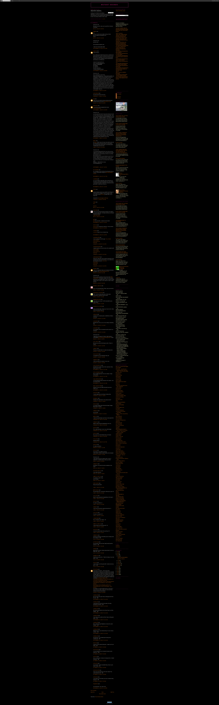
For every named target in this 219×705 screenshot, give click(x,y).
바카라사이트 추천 (96, 670)
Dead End (117, 522)
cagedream (117, 427)
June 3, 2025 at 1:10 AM (98, 515)
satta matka (95, 210)
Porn (94, 203)
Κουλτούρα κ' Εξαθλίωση (120, 514)
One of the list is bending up (120, 517)
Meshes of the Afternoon (120, 425)
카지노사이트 (95, 263)
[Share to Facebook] (111, 12)
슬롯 (94, 219)
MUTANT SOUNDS (109, 5)
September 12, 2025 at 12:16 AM (100, 640)
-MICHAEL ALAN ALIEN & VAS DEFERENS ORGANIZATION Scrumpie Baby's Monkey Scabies (121, 36)
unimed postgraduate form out (104, 271)
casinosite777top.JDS (96, 246)
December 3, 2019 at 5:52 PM (99, 90)
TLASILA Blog (118, 449)
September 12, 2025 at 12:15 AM (100, 619)
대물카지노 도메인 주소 (97, 476)
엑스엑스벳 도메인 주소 (97, 470)
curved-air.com (118, 464)
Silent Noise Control (119, 399)
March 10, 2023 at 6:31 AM (99, 272)
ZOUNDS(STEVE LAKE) (120, 505)
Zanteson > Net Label (119, 436)
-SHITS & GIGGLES (119, 33)
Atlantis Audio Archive (119, 463)
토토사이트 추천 (96, 649)
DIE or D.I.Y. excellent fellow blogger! (122, 366)
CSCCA (94, 189)
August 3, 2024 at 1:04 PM (99, 357)
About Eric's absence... (96, 10)
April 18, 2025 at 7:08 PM (98, 480)
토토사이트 (95, 224)
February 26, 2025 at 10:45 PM (100, 425)
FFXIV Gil (102, 194)
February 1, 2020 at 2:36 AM (99, 96)
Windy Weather (118, 376)
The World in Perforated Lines (121, 420)
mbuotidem (95, 268)
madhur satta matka (96, 215)
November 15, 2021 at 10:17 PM (100, 176)
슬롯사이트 (95, 416)
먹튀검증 (94, 548)
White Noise (118, 518)
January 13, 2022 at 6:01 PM (99, 199)
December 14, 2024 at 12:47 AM (100, 369)
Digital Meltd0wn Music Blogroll (121, 381)
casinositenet (95, 321)
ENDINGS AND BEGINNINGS (120, 158)
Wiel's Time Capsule (119, 477)
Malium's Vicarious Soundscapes (121, 443)
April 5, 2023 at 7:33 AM (98, 296)
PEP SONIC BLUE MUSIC (120, 508)
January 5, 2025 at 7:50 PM (99, 408)
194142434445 (118, 466)
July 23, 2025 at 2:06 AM (98, 559)
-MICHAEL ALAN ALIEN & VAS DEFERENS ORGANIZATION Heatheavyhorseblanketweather (121, 43)
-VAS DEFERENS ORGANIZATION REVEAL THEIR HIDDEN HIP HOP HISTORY (122, 77)
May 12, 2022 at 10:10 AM (98, 207)
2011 (118, 568)
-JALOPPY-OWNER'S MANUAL (121, 75)
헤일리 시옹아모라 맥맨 (97, 385)
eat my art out (118, 444)
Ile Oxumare (118, 384)
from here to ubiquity (119, 462)
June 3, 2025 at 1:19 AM (98, 526)
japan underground (119, 416)
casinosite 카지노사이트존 (97, 306)
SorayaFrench (95, 683)
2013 (118, 554)
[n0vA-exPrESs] (118, 403)
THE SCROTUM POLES (120, 490)
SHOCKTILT (118, 421)
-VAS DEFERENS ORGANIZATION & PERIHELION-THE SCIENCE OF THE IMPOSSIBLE (122, 69)
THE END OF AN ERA (118, 142)
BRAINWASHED (118, 504)
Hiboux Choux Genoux (119, 450)
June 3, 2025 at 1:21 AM (98, 532)
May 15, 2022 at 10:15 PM (98, 216)
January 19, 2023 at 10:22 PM (99, 254)
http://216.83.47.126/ (107, 101)
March (119, 562)
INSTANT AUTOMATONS (120, 499)
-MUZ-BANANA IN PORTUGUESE (121, 74)
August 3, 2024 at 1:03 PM (99, 345)
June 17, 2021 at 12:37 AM (99, 147)
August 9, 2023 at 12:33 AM (99, 325)
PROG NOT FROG (119, 516)
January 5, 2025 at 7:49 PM (99, 395)
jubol (94, 98)
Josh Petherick (118, 377)
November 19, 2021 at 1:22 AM (100, 186)
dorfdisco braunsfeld (119, 531)
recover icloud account (97, 108)
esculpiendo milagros (119, 390)
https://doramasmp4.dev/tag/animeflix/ (104, 337)
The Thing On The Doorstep (120, 534)
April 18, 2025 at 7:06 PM (98, 473)
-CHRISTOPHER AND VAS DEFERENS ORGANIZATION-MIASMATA (121, 49)
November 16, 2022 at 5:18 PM (100, 234)
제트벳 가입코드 (96, 483)
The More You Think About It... (121, 453)
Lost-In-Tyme (118, 525)
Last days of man (119, 481)
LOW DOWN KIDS (119, 478)
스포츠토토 (95, 230)
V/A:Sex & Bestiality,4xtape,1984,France (123, 174)
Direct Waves (118, 467)
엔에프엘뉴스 (95, 398)
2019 (118, 551)
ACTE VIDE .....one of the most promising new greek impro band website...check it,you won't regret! (122, 370)
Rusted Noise (118, 398)
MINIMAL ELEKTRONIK (120, 498)
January (119, 565)
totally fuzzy (118, 536)
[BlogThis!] (109, 12)
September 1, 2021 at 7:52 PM (100, 167)
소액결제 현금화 (96, 518)
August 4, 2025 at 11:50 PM (99, 592)
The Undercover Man (119, 457)
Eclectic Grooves (118, 393)
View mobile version (102, 693)
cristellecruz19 (95, 601)
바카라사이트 (95, 262)
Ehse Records (118, 445)
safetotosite (95, 314)
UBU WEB (117, 495)
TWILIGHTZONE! (119, 526)
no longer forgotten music (120, 407)
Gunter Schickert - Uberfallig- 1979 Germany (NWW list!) (123, 191)
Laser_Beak (118, 426)
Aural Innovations (119, 437)
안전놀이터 (95, 348)
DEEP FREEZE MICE (119, 503)
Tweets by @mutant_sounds (120, 10)
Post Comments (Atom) (99, 696)
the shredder (118, 408)
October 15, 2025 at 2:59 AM (99, 647)
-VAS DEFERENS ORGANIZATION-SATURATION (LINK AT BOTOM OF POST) (122, 56)
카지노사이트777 (96, 240)
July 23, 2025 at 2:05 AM (98, 539)
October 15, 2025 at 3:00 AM (99, 660)
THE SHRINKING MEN (119, 496)
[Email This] (108, 12)
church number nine (119, 527)
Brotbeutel (117, 530)
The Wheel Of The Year (120, 394)
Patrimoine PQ (118, 389)
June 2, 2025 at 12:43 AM (98, 487)
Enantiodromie (118, 373)
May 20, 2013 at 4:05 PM (98, 28)
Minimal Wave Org (119, 422)
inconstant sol (118, 448)
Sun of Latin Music (119, 418)
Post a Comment (93, 690)
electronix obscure (119, 417)
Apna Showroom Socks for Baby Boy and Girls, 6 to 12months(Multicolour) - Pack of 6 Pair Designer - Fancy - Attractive (102, 586)
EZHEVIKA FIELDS (119, 521)
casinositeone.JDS (96, 237)
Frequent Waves (118, 435)
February (119, 563)
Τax (116, 95)
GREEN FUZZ (118, 512)
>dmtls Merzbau (118, 439)
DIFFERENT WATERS (119, 520)
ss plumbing (95, 178)
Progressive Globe (119, 375)
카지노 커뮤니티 (96, 341)
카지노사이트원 (95, 249)
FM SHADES (118, 480)
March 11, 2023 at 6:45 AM (99, 283)
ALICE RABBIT (118, 367)
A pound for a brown (119, 485)
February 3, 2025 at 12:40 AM (99, 413)
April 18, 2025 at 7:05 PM (98, 468)
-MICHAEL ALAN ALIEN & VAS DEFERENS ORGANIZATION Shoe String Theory (122, 40)
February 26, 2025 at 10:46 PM (100, 436)
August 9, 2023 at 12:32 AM (99, 318)
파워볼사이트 (95, 359)
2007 (118, 574)
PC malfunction (117, 277)
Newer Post (93, 692)
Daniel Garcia (95, 105)
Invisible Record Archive (120, 476)
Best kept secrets (119, 372)
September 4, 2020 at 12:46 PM (100, 109)
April (119, 560)
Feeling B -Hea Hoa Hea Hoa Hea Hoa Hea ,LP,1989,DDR (123, 267)
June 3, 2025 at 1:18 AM (98, 521)
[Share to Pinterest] (112, 12)
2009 (118, 571)
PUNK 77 (117, 491)
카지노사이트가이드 (96, 241)
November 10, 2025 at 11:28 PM (100, 688)
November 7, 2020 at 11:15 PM (100, 138)
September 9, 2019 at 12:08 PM (100, 70)
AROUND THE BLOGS (119, 391)
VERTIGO (117, 406)
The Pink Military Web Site (120, 460)
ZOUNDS (117, 507)
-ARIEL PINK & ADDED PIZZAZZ (121, 34)
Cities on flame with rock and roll (121, 529)
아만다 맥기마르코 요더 (97, 365)
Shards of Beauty (119, 535)
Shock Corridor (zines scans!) (121, 441)
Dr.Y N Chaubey (96, 169)
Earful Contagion (118, 380)
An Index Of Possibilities (120, 404)
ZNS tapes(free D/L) (119, 440)
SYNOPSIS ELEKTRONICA (120, 402)
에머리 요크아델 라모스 (97, 372)
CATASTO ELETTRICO (120, 397)
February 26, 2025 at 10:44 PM (100, 419)
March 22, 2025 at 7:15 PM (99, 454)
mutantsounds (118, 96)
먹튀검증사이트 (95, 555)
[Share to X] (110, 12)
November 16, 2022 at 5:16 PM (100, 222)
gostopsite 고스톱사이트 (97, 285)
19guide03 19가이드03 (97, 299)
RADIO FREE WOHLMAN (120, 452)
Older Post (112, 692)
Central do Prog (118, 379)
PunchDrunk (118, 509)
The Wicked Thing (119, 513)
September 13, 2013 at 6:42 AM (100, 48)
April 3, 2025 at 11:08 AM (98, 461)
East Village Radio (119, 540)
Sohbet (94, 202)
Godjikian (94, 31)
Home (103, 692)
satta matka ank (96, 93)
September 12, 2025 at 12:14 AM (100, 599)
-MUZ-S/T (117, 71)
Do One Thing (95, 569)
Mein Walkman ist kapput (120, 486)
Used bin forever (118, 482)
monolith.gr (117, 545)
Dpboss (94, 140)
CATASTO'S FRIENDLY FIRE (121, 395)
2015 (118, 553)
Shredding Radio (118, 468)
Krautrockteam (118, 471)
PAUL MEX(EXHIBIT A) (120, 494)
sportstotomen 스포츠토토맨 (98, 292)
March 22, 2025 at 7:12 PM (99, 447)
